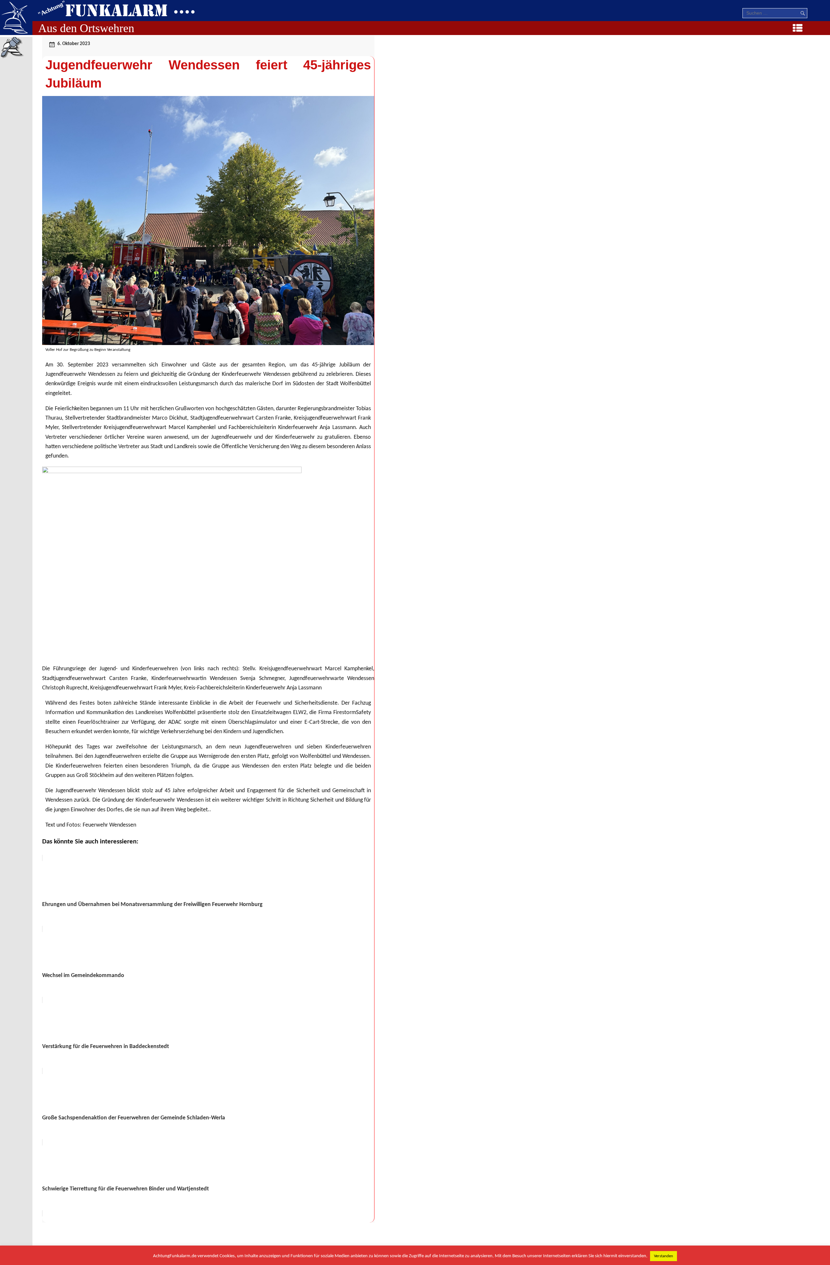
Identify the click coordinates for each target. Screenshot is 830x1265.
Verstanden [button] (663, 1256)
